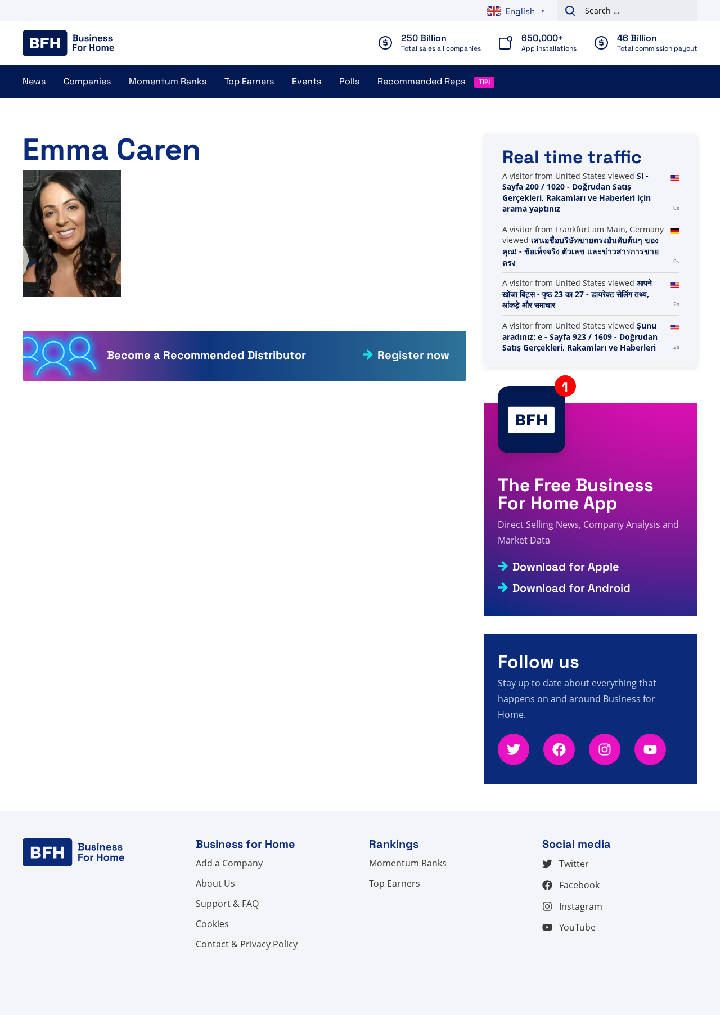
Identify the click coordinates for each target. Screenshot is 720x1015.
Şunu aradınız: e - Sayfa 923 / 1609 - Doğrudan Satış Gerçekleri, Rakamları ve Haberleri (580, 336)
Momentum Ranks (167, 81)
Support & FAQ (227, 903)
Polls (349, 81)
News (34, 81)
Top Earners (249, 81)
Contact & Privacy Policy (247, 944)
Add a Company (229, 863)
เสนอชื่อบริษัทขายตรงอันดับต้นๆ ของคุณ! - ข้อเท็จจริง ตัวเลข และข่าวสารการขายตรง (580, 251)
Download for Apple (565, 566)
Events (306, 81)
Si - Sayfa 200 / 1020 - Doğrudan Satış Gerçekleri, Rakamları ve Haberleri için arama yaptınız (576, 192)
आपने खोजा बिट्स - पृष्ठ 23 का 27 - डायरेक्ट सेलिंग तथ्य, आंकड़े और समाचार (577, 293)
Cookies (212, 924)
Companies (87, 81)
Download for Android (571, 588)
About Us (215, 883)
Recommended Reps (421, 81)
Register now (413, 355)
